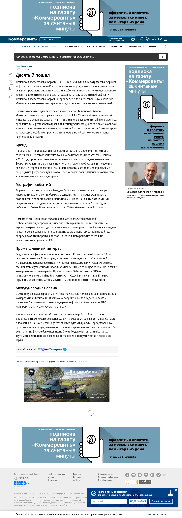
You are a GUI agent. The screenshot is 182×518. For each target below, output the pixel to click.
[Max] (158, 475)
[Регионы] (142, 39)
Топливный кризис (116, 46)
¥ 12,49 (41, 46)
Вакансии (77, 477)
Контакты (53, 480)
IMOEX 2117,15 (51, 46)
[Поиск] (160, 39)
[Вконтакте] (133, 475)
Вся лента (153, 514)
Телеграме (55, 349)
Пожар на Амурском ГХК (73, 46)
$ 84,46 (23, 46)
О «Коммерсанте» (56, 474)
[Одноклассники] (146, 475)
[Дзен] (140, 475)
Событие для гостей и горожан (145, 191)
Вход (154, 39)
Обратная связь (105, 474)
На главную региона (50, 39)
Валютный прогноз (136, 46)
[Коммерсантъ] (23, 39)
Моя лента (30, 514)
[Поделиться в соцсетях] (10, 96)
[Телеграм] (127, 475)
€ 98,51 (32, 46)
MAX (38, 349)
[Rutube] (152, 475)
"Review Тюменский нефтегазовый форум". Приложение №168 (45, 361)
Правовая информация (109, 477)
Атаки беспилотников (96, 46)
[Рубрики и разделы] (166, 39)
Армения (152, 46)
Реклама (77, 474)
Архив (51, 477)
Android (76, 480)
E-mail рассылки (105, 480)
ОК (163, 56)
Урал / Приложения (24, 66)
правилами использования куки (77, 56)
